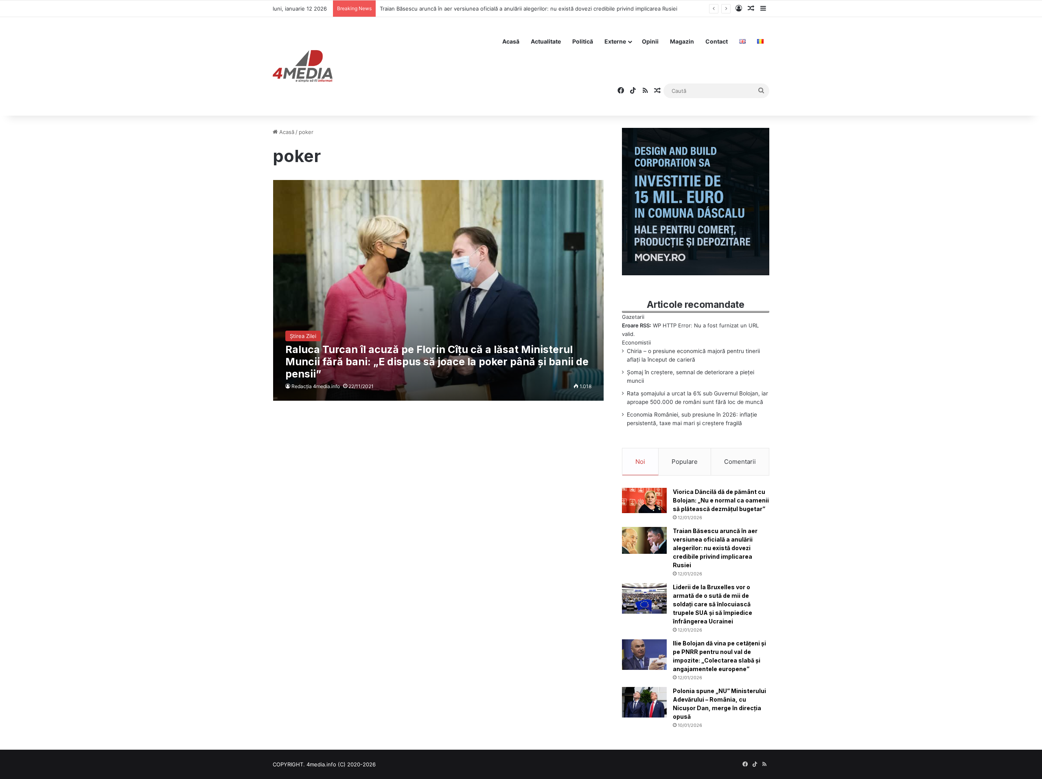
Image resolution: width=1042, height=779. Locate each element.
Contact (716, 41)
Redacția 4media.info (315, 386)
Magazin (682, 41)
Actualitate (546, 41)
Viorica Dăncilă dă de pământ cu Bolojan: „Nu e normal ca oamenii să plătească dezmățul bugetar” (721, 500)
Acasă (510, 41)
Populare (685, 461)
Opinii (650, 41)
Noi (640, 461)
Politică (582, 41)
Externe (615, 41)
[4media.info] (303, 66)
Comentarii (740, 461)
